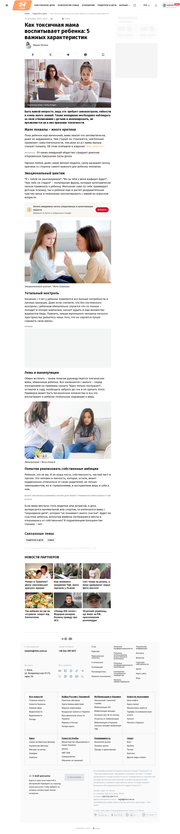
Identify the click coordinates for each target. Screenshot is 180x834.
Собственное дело (44, 5)
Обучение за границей (72, 760)
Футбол (130, 746)
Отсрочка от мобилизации (106, 719)
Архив (138, 669)
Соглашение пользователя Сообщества (120, 673)
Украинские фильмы (38, 746)
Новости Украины (37, 704)
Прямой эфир (35, 708)
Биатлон (131, 753)
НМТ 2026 (66, 753)
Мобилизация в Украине (107, 696)
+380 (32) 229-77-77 (110, 796)
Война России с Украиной (75, 696)
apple (116, 814)
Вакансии (140, 658)
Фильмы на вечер (37, 749)
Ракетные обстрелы (71, 700)
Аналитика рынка (102, 742)
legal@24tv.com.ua (126, 799)
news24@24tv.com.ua (36, 651)
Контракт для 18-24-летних (106, 715)
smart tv (132, 814)
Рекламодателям (98, 672)
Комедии (33, 753)
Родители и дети (107, 5)
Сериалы (33, 757)
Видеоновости (35, 712)
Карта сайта (141, 674)
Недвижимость (102, 738)
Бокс (129, 742)
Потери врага (68, 726)
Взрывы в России (70, 722)
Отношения (88, 5)
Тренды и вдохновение (105, 749)
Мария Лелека (40, 45)
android (101, 814)
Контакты (140, 653)
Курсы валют (133, 704)
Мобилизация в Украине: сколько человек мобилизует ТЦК (108, 725)
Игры (138, 678)
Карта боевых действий (73, 704)
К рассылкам (74, 777)
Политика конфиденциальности (123, 648)
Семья (27, 14)
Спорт (130, 738)
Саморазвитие (68, 756)
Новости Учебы (70, 738)
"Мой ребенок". (95, 146)
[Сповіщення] (156, 5)
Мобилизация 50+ (102, 707)
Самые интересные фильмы (42, 742)
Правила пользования (101, 676)
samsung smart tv (149, 814)
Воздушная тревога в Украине (76, 712)
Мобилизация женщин (104, 711)
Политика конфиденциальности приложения (123, 665)
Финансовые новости (137, 708)
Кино (32, 738)
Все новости (36, 696)
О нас (93, 647)
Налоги (130, 719)
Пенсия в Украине (135, 722)
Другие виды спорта (136, 757)
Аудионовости (35, 715)
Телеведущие (97, 667)
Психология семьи (68, 5)
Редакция (95, 651)
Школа (65, 749)
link (59, 670)
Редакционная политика (97, 657)
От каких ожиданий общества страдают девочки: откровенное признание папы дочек (62, 154)
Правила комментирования (122, 681)
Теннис (130, 749)
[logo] (22, 5)
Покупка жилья (101, 746)
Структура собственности (142, 663)
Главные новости (37, 700)
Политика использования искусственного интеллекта (120, 656)
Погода (32, 719)
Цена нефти (132, 700)
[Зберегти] (103, 54)
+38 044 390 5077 (67, 651)
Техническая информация (141, 648)
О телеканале (97, 662)
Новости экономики (138, 696)
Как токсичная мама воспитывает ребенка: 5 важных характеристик (80, 14)
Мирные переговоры (71, 708)
